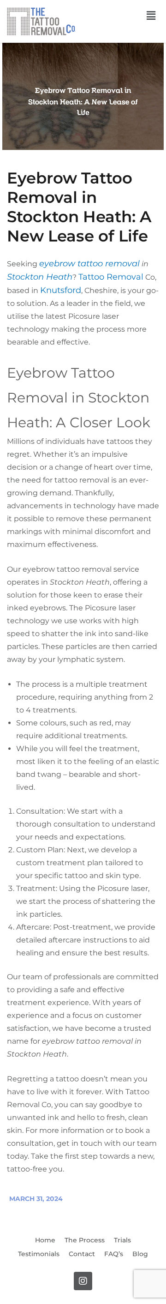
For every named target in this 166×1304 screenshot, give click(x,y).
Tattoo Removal (110, 277)
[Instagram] (83, 1281)
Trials (122, 1240)
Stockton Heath (39, 277)
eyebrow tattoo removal (89, 264)
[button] (151, 15)
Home (45, 1240)
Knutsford (60, 290)
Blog (140, 1254)
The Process (85, 1240)
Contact (82, 1254)
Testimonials (38, 1254)
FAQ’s (113, 1254)
